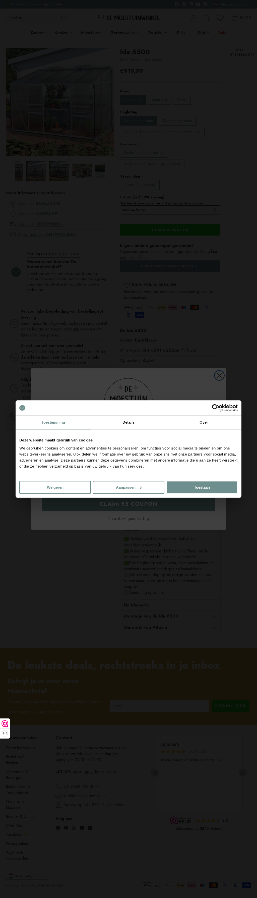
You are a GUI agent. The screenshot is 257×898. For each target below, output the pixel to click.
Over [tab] (204, 422)
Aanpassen (126, 487)
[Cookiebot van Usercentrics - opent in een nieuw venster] (216, 408)
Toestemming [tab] (53, 422)
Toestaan (202, 487)
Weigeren (55, 487)
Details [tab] (128, 422)
